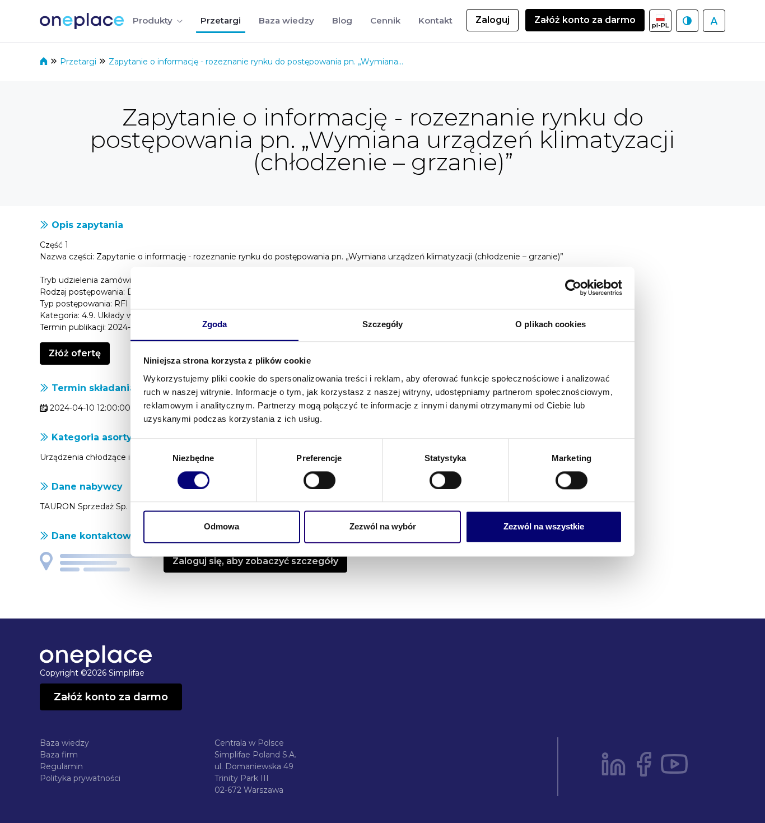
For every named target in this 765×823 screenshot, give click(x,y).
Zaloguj (492, 20)
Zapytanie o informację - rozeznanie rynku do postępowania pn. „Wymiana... (256, 62)
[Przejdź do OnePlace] (84, 21)
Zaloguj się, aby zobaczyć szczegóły (255, 561)
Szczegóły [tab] (382, 324)
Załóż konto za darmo (585, 20)
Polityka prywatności (80, 778)
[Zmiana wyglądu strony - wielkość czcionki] (714, 21)
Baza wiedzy (64, 743)
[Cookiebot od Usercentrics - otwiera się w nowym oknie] (573, 287)
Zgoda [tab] (214, 324)
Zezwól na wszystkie (543, 527)
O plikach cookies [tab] (550, 324)
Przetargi (79, 62)
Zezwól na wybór (382, 527)
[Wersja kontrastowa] (687, 21)
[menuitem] (157, 21)
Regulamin (61, 766)
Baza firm (59, 755)
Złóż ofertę (75, 353)
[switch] (319, 480)
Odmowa (221, 527)
